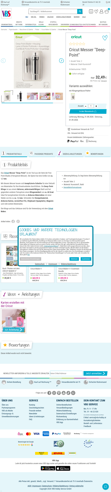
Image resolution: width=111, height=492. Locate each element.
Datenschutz (40, 264)
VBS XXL (33, 17)
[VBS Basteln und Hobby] (6, 13)
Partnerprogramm (8, 408)
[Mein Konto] (101, 11)
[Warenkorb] (106, 11)
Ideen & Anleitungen (63, 17)
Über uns (5, 405)
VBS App (59, 422)
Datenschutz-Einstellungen (66, 413)
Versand (104, 81)
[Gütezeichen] (59, 443)
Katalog (32, 405)
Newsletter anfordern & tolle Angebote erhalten (26, 373)
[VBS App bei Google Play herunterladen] (48, 468)
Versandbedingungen (64, 408)
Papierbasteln (13, 30)
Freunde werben (35, 410)
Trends (41, 17)
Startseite (4, 30)
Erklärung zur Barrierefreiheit (67, 419)
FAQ (30, 419)
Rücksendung (61, 416)
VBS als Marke (7, 410)
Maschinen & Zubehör (26, 30)
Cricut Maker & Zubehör (48, 30)
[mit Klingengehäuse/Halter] (73, 97)
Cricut (6, 173)
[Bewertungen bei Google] (26, 443)
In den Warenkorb (86, 111)
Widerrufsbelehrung (63, 410)
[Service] (91, 11)
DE (109, 2)
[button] (3, 60)
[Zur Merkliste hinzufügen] (105, 37)
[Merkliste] (96, 11)
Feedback (87, 426)
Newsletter (33, 413)
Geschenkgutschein (36, 408)
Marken (76, 17)
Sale (84, 17)
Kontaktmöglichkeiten (92, 420)
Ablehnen (74, 259)
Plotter (37, 30)
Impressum (52, 264)
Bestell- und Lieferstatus (93, 423)
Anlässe (50, 17)
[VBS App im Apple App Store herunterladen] (63, 468)
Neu (26, 17)
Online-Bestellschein (64, 405)
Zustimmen (86, 259)
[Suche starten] (80, 11)
